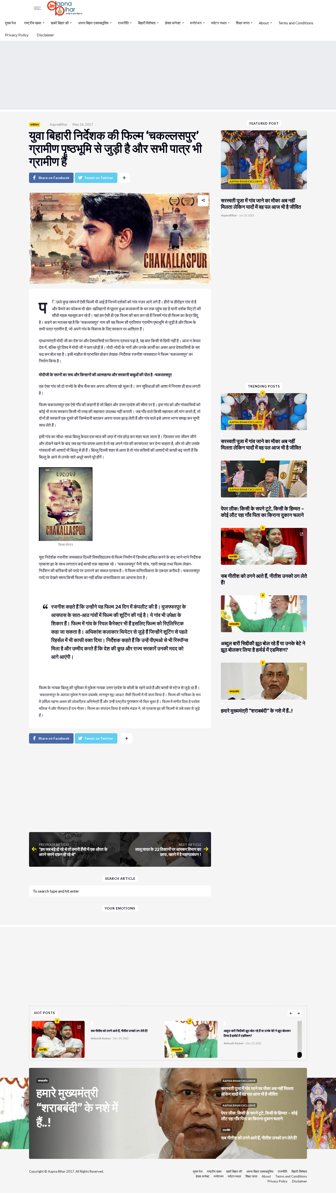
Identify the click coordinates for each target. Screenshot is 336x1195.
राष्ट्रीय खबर (32, 23)
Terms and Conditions (295, 23)
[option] (98, 1038)
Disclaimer (45, 35)
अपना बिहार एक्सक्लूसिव (93, 23)
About (264, 23)
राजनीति (123, 23)
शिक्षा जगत (242, 23)
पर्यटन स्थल (219, 23)
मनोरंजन (196, 23)
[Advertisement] (168, 75)
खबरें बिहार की (60, 23)
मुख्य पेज (10, 23)
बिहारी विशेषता (146, 23)
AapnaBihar (58, 124)
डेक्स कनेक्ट (173, 23)
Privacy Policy (17, 35)
